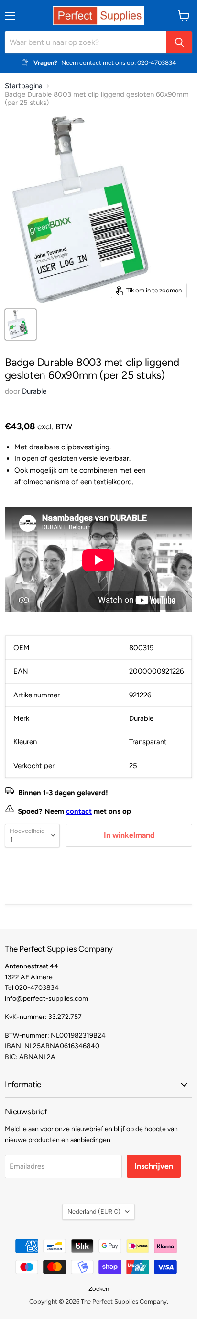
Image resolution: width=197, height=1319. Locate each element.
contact (79, 811)
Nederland (93, 1211)
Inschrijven (153, 1166)
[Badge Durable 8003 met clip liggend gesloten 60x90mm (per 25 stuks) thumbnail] (20, 324)
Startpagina (24, 86)
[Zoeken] (179, 42)
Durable (34, 391)
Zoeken (98, 1288)
